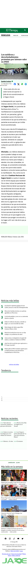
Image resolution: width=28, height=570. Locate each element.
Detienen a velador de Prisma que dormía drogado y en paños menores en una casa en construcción (12, 530)
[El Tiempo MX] (12, 31)
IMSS (22, 236)
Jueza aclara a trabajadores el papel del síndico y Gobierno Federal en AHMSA (16, 339)
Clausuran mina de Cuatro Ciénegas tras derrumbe (11, 514)
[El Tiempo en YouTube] (19, 539)
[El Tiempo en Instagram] (11, 539)
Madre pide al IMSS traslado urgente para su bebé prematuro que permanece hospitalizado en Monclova (16, 350)
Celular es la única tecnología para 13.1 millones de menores (6, 433)
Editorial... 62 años (6, 441)
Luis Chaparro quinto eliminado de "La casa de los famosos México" (20, 434)
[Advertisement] (14, 14)
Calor (19, 236)
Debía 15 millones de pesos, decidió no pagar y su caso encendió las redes (15, 322)
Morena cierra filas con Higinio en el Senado (20, 424)
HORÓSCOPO (12, 462)
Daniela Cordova (6, 81)
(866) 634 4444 (14, 551)
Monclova (15, 35)
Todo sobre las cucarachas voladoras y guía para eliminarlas (6, 424)
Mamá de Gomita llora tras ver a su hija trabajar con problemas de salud (15, 333)
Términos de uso (6, 554)
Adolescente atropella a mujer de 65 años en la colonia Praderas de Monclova (13, 483)
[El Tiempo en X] (22, 539)
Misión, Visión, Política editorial (17, 554)
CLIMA (18, 462)
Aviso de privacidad (16, 554)
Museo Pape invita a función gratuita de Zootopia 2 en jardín (14, 498)
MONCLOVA (5, 35)
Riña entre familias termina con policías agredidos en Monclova (15, 312)
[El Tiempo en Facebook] (7, 539)
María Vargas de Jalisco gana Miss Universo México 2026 (14, 328)
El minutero (18, 441)
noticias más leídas (14, 364)
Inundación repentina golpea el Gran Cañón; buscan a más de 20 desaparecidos (16, 306)
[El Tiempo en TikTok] (15, 539)
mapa (21, 551)
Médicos (10, 236)
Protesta (15, 236)
